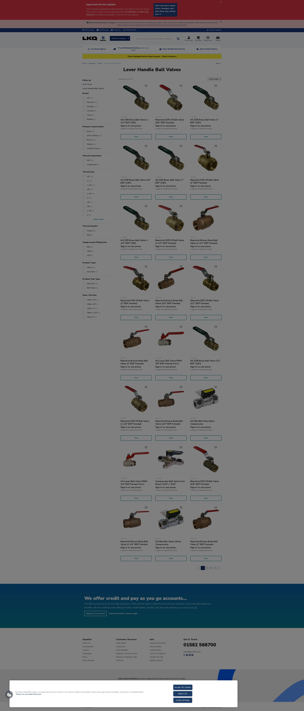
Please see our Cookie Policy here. (28, 694)
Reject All (182, 693)
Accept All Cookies (183, 687)
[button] (9, 694)
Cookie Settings (183, 700)
